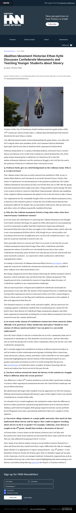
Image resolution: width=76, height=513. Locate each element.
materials (35, 462)
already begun (12, 365)
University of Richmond (67, 3)
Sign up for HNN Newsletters (38, 509)
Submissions (63, 39)
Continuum (10, 490)
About (46, 39)
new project (57, 263)
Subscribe (52, 24)
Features (12, 39)
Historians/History (9, 51)
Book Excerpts (29, 39)
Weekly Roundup (12, 493)
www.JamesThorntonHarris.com (17, 78)
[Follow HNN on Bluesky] (71, 45)
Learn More (28, 497)
